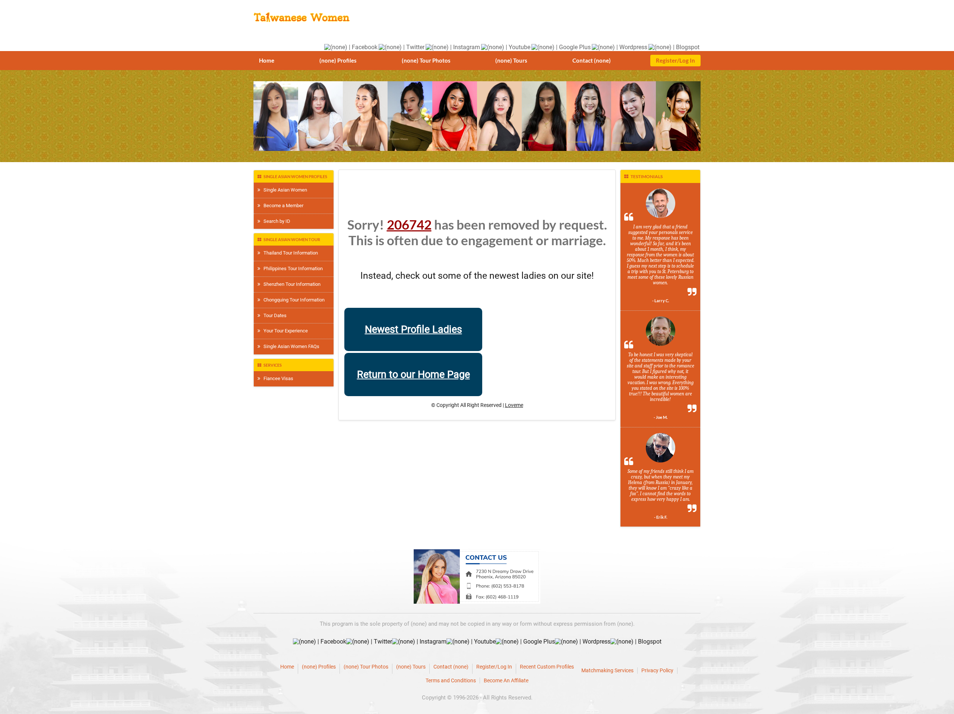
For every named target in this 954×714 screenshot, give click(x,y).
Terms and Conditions (451, 680)
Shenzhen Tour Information (290, 284)
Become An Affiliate (506, 680)
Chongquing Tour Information (292, 300)
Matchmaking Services (607, 670)
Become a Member (281, 205)
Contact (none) (591, 60)
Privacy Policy (657, 670)
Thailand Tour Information (289, 253)
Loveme (514, 405)
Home (266, 60)
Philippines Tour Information (291, 268)
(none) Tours (511, 60)
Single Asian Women (283, 190)
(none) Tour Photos (426, 60)
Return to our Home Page (413, 374)
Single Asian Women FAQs (289, 346)
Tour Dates (273, 315)
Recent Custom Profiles (547, 667)
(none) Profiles (338, 60)
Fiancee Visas (276, 378)
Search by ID (275, 221)
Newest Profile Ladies (413, 329)
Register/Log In (675, 60)
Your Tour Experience (284, 331)
